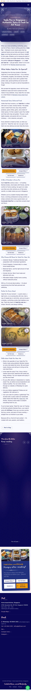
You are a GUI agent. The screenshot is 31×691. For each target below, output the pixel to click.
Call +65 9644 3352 (7, 626)
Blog (3, 14)
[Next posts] (28, 442)
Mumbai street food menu (18, 64)
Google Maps (5, 611)
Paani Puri (22, 398)
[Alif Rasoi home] (13, 4)
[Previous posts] (24, 442)
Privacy (20, 686)
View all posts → (15, 541)
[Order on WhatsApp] (28, 688)
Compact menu (6, 631)
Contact (15, 686)
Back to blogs (7, 427)
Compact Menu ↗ (23, 171)
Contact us (20, 175)
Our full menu (11, 175)
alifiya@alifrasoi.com (20, 626)
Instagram (4, 634)
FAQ (3, 629)
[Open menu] (28, 4)
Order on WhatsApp (10, 171)
